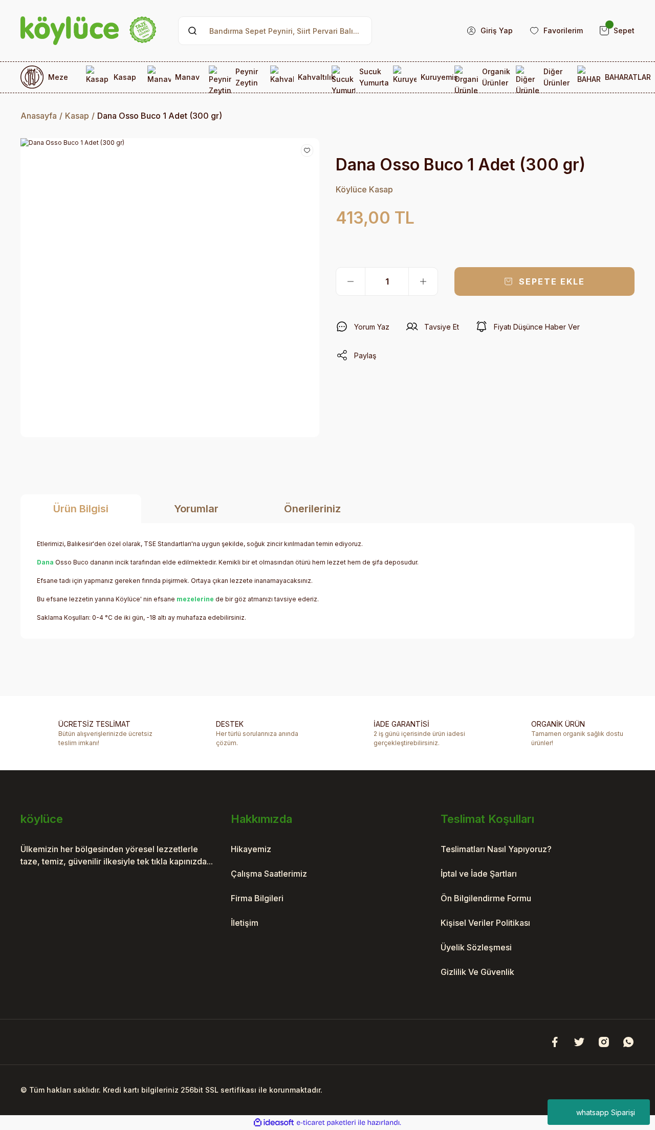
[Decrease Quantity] (350, 281)
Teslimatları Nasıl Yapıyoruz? (496, 849)
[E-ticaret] (326, 1122)
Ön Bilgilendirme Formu (486, 898)
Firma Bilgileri (257, 898)
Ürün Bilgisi (80, 509)
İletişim (244, 923)
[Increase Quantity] (423, 281)
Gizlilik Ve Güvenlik (477, 972)
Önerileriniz (312, 509)
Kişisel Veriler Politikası (485, 923)
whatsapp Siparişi (605, 1112)
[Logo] (88, 30)
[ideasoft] (273, 1122)
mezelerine (195, 599)
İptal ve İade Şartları (479, 873)
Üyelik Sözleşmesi (476, 947)
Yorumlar (196, 509)
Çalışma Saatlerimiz (269, 873)
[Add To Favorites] (307, 150)
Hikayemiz (251, 849)
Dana (45, 562)
